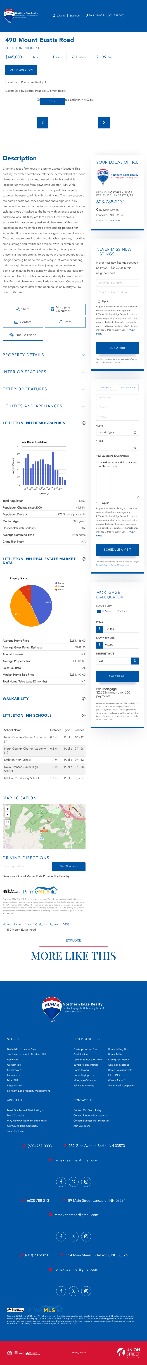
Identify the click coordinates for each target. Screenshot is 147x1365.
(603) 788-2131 (39, 1201)
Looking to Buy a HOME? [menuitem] (88, 1060)
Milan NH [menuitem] (12, 1080)
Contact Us (102, 221)
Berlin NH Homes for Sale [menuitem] (21, 1049)
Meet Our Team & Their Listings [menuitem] (25, 1110)
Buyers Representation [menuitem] (86, 1065)
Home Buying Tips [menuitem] (84, 1075)
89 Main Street (96, 1201)
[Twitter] (74, 1182)
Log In (60, 16)
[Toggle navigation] (139, 16)
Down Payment (106, 638)
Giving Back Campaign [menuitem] (121, 1086)
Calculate (117, 676)
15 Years (122, 611)
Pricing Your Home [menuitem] (118, 1060)
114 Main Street (96, 1255)
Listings (19, 924)
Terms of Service (117, 565)
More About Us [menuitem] (15, 1115)
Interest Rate (105, 654)
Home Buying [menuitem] (81, 1070)
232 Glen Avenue (96, 1146)
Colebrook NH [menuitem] (15, 1070)
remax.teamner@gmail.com (76, 1160)
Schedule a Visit (128, 387)
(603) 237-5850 (37, 1255)
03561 (67, 924)
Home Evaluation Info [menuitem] (120, 1070)
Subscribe (118, 348)
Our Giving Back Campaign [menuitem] (22, 1126)
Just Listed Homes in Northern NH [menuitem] (26, 1054)
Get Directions (69, 866)
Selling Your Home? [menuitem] (84, 1086)
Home (7, 924)
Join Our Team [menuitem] (15, 1131)
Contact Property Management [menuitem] (91, 1115)
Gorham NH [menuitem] (14, 1065)
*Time (99, 441)
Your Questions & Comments (112, 456)
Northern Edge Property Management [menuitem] (28, 1091)
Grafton (40, 924)
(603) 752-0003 (40, 1146)
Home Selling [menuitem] (115, 1054)
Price (99, 622)
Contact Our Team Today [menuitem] (87, 1110)
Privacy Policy (101, 565)
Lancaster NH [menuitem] (14, 1075)
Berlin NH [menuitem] (12, 1060)
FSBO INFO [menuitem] (114, 1075)
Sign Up (75, 16)
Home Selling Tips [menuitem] (118, 1049)
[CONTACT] (21, 70)
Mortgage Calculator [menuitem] (85, 1080)
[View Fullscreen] (7, 822)
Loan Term (104, 606)
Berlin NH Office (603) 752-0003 (107, 16)
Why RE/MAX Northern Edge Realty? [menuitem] (28, 1121)
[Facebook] (61, 1182)
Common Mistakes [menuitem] (118, 1065)
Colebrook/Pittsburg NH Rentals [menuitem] (92, 1121)
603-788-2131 (110, 202)
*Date (99, 426)
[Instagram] (86, 1182)
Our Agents (116, 221)
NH (29, 924)
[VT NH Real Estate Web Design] (128, 1353)
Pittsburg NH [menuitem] (14, 1086)
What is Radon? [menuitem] (116, 1080)
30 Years (106, 611)
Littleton (54, 924)
